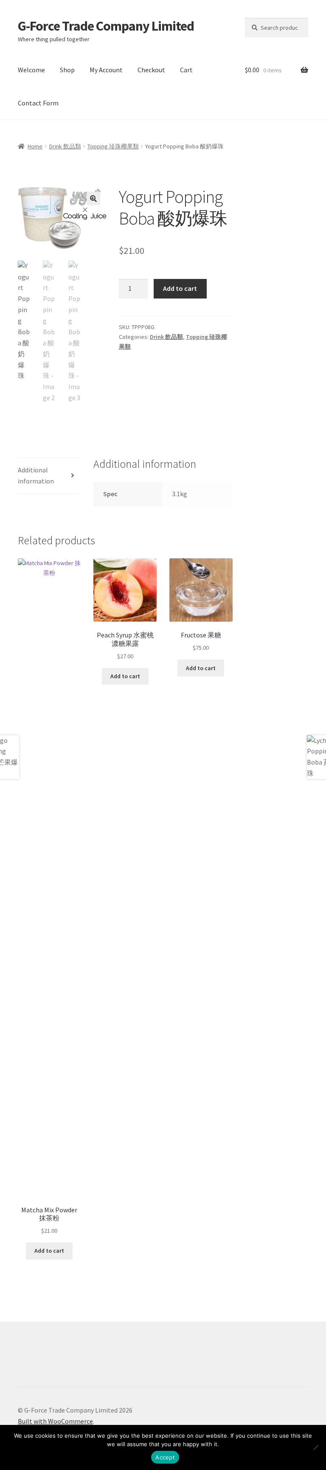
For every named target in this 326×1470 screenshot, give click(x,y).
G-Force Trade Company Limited (106, 25)
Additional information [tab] (36, 475)
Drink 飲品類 (65, 146)
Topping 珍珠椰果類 (113, 146)
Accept (165, 1457)
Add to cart (180, 288)
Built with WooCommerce (55, 1421)
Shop (67, 69)
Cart (186, 69)
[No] (315, 1447)
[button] (93, 198)
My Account (106, 69)
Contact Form (38, 103)
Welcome (31, 69)
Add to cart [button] (49, 1250)
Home (35, 146)
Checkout (151, 69)
